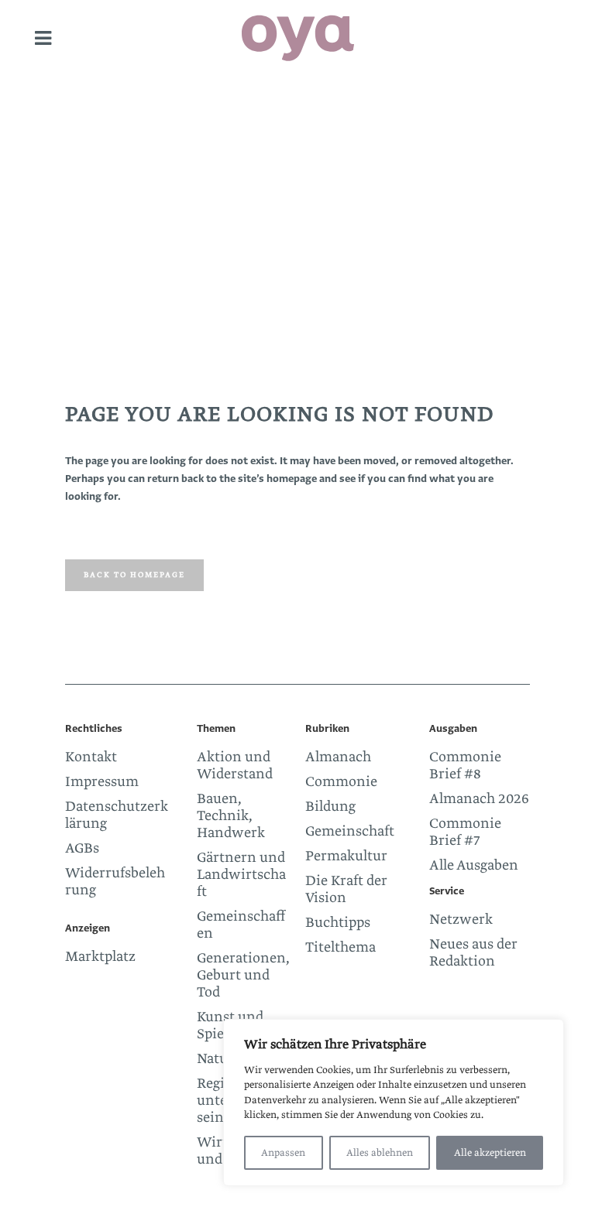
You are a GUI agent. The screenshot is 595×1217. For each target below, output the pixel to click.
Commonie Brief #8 (465, 766)
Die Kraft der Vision (346, 890)
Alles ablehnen (379, 1153)
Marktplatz (100, 957)
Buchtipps (337, 923)
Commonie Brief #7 (465, 832)
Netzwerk (461, 919)
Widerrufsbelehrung (115, 882)
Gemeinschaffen (241, 925)
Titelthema (340, 947)
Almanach (338, 757)
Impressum (102, 782)
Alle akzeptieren (490, 1153)
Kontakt (91, 757)
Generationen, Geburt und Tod (243, 975)
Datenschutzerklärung (116, 815)
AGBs (82, 848)
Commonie (341, 782)
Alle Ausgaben (473, 865)
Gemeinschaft (349, 831)
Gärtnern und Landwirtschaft (241, 875)
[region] (393, 1102)
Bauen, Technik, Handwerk (231, 816)
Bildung (330, 806)
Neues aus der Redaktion (473, 953)
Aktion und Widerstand (235, 766)
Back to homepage (134, 574)
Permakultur (346, 856)
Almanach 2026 (479, 799)
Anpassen (283, 1153)
